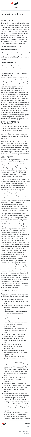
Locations (27, 429)
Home (15, 7)
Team (28, 426)
